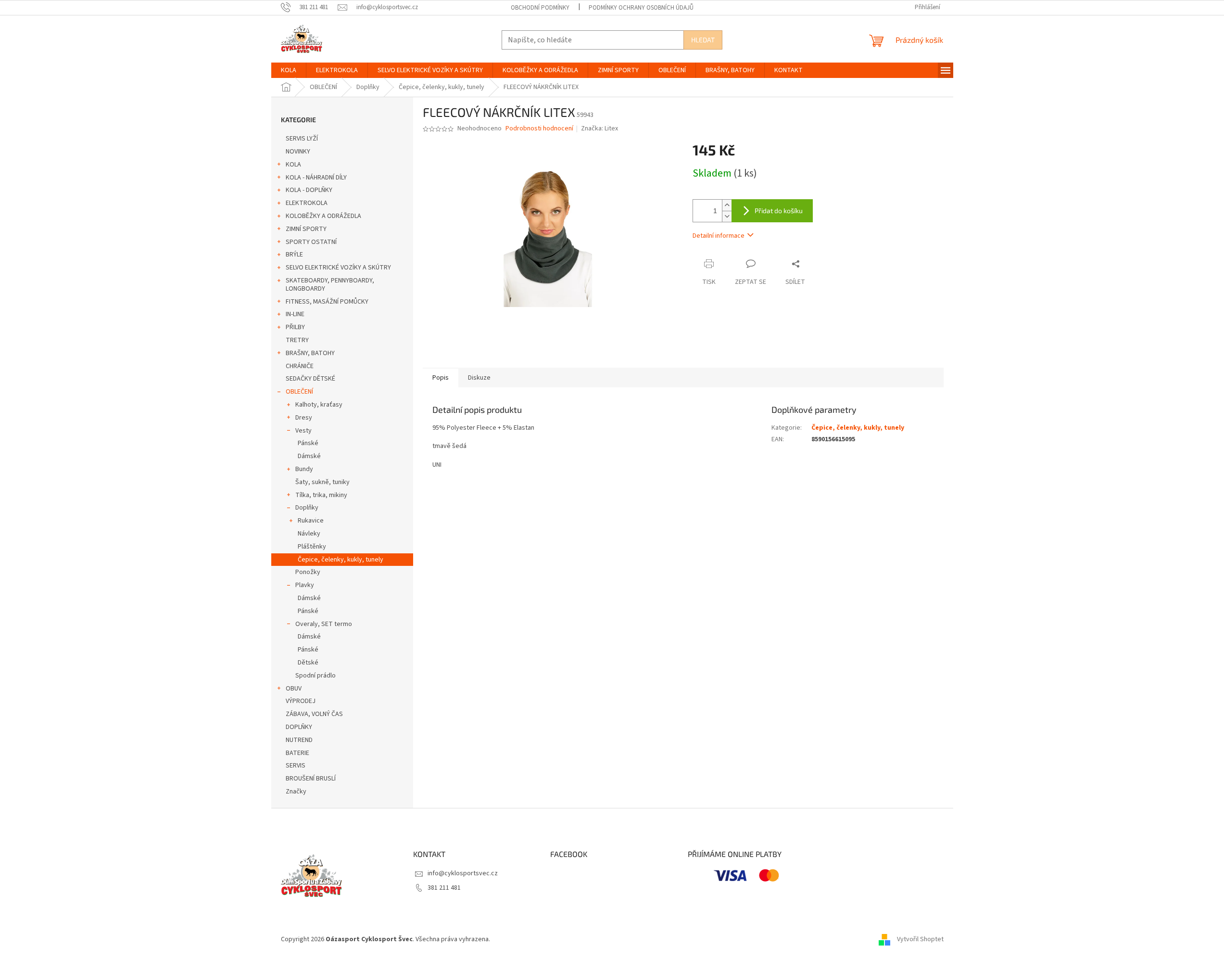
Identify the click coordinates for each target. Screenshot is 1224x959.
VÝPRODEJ (300, 701)
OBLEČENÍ (299, 391)
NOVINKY (298, 151)
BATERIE (297, 753)
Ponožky (307, 572)
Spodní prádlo (315, 675)
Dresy (303, 417)
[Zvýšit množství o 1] (727, 205)
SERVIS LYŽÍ (302, 138)
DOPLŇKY (299, 727)
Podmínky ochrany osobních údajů (641, 7)
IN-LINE (295, 314)
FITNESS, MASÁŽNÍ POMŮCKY (327, 302)
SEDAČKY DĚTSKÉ (310, 379)
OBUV (294, 688)
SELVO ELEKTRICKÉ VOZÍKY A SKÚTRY (338, 267)
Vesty (303, 430)
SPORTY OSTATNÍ (311, 242)
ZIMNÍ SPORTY (306, 229)
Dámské (309, 456)
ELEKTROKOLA (307, 203)
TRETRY (297, 340)
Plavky (304, 585)
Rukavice (311, 520)
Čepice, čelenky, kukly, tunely (340, 559)
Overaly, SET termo (323, 624)
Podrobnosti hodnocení (539, 128)
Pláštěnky (312, 546)
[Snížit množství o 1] (727, 216)
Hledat (703, 40)
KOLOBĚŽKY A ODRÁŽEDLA (323, 216)
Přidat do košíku (779, 210)
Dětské (308, 662)
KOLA (293, 164)
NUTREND (299, 740)
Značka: (599, 128)
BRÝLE (294, 254)
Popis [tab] (440, 378)
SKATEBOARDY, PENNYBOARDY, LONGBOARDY (330, 285)
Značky (296, 791)
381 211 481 (444, 888)
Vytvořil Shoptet (920, 939)
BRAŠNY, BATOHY (310, 353)
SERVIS (295, 765)
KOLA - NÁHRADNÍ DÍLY (316, 177)
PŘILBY (295, 327)
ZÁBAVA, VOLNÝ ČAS (314, 714)
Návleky (309, 533)
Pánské (308, 443)
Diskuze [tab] (479, 378)
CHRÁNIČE (300, 366)
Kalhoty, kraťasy (318, 404)
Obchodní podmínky (540, 7)
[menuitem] (288, 70)
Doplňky (306, 507)
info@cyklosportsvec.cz (463, 873)
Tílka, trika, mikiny (321, 495)
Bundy (304, 469)
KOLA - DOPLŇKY (309, 190)
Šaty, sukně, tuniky (322, 482)
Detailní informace (718, 236)
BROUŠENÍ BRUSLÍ (311, 778)
